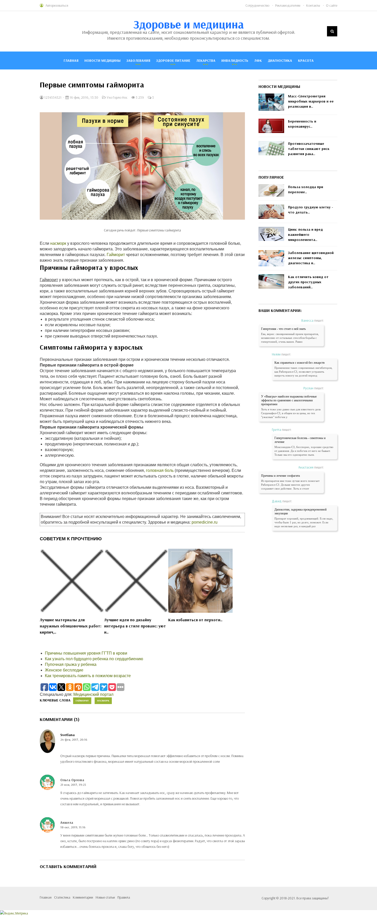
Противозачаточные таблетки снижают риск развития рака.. (308, 148)
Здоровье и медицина (188, 24)
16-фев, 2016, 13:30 (83, 97)
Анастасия (305, 467)
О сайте (331, 5)
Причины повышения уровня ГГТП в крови (86, 653)
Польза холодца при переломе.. (305, 189)
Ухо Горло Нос (117, 97)
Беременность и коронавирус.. (302, 124)
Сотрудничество (257, 5)
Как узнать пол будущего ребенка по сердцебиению (94, 659)
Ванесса (307, 320)
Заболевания (138, 60)
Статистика (62, 897)
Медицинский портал (93, 694)
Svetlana (67, 734)
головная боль (160, 470)
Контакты (313, 5)
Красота (306, 60)
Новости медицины (102, 60)
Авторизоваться (56, 5)
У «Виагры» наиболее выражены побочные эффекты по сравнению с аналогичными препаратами (289, 400)
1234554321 (52, 97)
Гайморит (116, 254)
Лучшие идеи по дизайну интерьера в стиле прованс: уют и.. (135, 626)
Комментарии (83, 897)
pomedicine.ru (204, 522)
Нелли (276, 354)
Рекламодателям (287, 5)
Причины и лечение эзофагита (280, 475)
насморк (58, 243)
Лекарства (205, 60)
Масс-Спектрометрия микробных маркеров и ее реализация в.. (311, 101)
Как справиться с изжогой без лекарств (299, 362)
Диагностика (280, 60)
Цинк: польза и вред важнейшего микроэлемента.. (305, 234)
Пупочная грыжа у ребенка (70, 664)
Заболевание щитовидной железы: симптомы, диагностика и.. (311, 257)
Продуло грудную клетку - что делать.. (310, 210)
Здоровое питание (173, 60)
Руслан (308, 388)
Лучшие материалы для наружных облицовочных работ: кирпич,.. (70, 626)
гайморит (82, 700)
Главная (71, 60)
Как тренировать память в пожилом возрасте (88, 676)
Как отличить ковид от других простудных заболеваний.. (308, 281)
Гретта (276, 430)
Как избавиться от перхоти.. (195, 619)
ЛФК (258, 60)
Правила (123, 897)
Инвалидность (234, 60)
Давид (277, 501)
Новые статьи (105, 897)
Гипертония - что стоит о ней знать (283, 329)
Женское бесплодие (64, 670)
